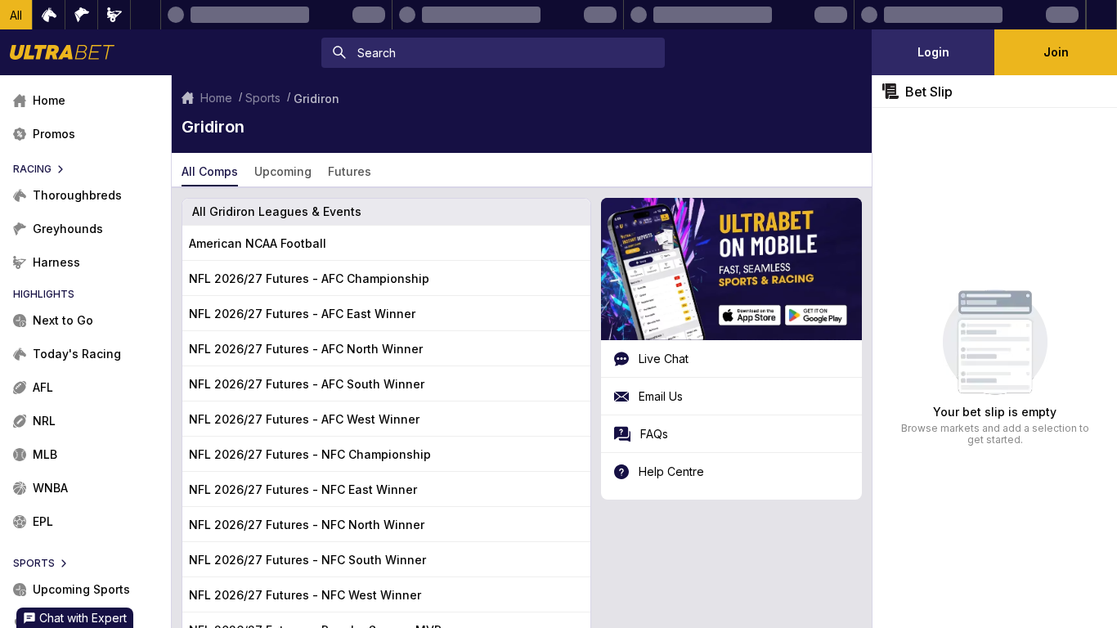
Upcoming (283, 171)
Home (216, 98)
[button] (16, 14)
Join (1056, 52)
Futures (349, 171)
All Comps (210, 171)
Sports (262, 98)
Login (933, 52)
